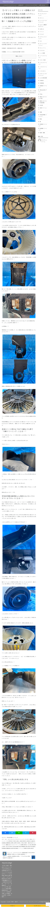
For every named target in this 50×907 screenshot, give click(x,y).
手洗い (41, 94)
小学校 (22, 842)
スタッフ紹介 (43, 59)
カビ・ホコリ (8, 839)
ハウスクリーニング (19, 839)
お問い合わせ (42, 5)
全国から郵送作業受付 (21, 841)
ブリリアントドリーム (44, 141)
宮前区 (18, 842)
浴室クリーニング (42, 108)
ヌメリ (12, 839)
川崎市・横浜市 (27, 842)
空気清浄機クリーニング (12, 837)
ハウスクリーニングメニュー (10, 5)
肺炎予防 (30, 846)
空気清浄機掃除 (21, 846)
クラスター (42, 50)
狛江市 (7, 846)
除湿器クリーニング (42, 125)
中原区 (14, 841)
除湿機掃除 (7, 848)
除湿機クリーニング (42, 129)
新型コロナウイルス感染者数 (42, 102)
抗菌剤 (22, 844)
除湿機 (3, 848)
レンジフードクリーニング (42, 21)
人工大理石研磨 (43, 77)
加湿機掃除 (7, 842)
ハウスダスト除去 (28, 839)
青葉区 (25, 848)
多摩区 (12, 842)
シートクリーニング (42, 56)
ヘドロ (6, 841)
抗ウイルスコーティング (14, 844)
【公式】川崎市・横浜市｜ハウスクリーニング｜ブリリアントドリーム (23, 901)
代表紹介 (42, 80)
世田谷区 (11, 841)
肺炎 (27, 846)
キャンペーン (43, 47)
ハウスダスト (43, 71)
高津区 (28, 848)
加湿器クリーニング (42, 86)
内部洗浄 (29, 841)
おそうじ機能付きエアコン (42, 25)
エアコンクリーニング (42, 37)
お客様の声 (20, 5)
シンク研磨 (42, 53)
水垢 (30, 844)
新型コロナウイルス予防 (42, 97)
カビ (41, 41)
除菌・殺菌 (42, 132)
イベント (42, 31)
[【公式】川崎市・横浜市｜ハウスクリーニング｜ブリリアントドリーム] (8, 2)
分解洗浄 (33, 841)
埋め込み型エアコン (42, 90)
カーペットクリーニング (42, 44)
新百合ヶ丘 (26, 844)
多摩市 (15, 842)
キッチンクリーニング (42, 14)
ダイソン (42, 17)
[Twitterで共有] (12, 832)
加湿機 (3, 842)
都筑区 (33, 846)
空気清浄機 (15, 846)
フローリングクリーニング (42, 74)
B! (25, 832)
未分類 (41, 105)
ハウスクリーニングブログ (31, 5)
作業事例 (42, 83)
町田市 (11, 846)
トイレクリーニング (42, 63)
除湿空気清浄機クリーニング (17, 848)
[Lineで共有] (19, 832)
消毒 (33, 844)
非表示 (20, 56)
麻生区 (32, 848)
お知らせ (42, 29)
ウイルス (42, 34)
